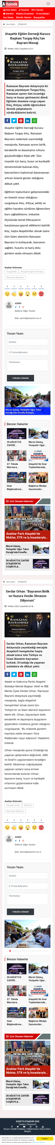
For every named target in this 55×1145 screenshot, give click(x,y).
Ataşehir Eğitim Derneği (32, 271)
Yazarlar (25, 10)
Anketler (9, 14)
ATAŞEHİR (22, 24)
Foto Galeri (11, 10)
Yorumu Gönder (20, 378)
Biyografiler (39, 17)
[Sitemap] (43, 1126)
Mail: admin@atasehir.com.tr (28, 318)
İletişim (27, 1131)
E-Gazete (38, 10)
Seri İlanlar (8, 17)
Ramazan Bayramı (15, 277)
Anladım (45, 1138)
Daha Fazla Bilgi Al (38, 1142)
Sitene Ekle (44, 1129)
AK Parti (28, 805)
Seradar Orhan (13, 805)
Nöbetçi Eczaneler (25, 14)
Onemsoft (31, 1124)
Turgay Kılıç (11, 271)
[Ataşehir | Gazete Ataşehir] (10, 3)
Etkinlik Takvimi (23, 17)
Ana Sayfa (10, 24)
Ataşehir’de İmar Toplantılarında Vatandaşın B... (38, 467)
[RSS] (36, 1126)
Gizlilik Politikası (18, 1129)
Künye (6, 1129)
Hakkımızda (32, 1129)
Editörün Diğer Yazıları (25, 310)
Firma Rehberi (43, 14)
